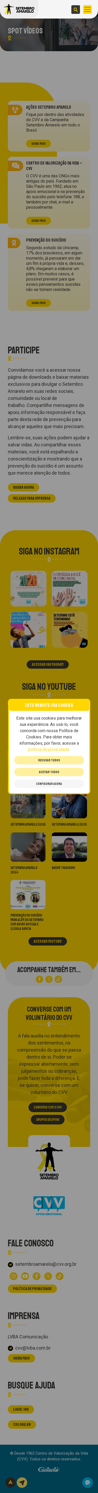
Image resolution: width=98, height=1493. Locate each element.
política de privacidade (48, 749)
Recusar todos (49, 760)
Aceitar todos (49, 772)
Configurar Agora (49, 784)
